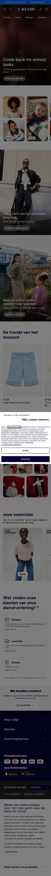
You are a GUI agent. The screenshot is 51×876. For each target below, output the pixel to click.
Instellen (25, 451)
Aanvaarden (25, 459)
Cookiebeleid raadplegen (11, 445)
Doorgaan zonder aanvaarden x (17, 415)
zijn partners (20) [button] (14, 427)
